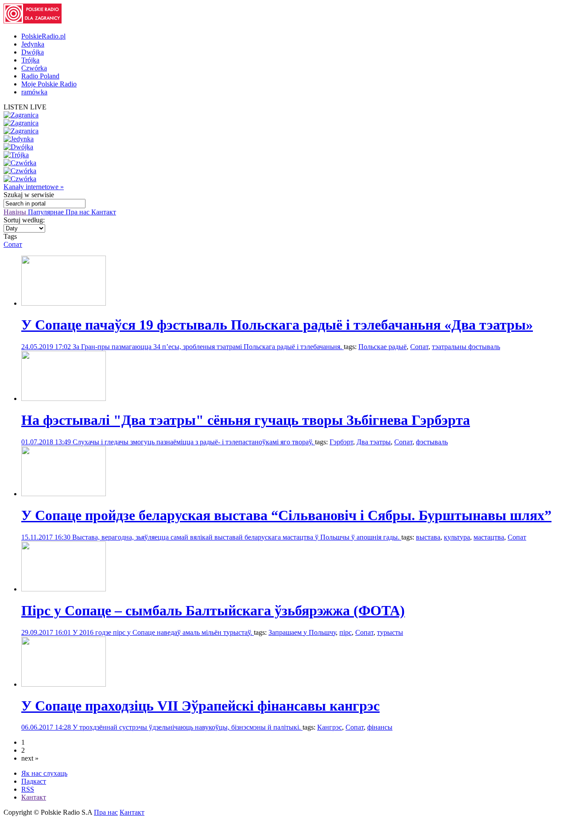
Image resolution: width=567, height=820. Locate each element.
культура (457, 537)
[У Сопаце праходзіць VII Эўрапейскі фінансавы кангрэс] (63, 684)
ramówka (34, 92)
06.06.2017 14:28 (47, 727)
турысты (390, 632)
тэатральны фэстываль (466, 346)
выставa (428, 537)
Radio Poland (40, 76)
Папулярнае (47, 212)
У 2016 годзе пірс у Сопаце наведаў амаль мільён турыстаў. (163, 632)
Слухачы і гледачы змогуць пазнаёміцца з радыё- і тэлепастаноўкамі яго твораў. (194, 442)
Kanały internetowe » (34, 186)
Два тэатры (374, 442)
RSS (27, 789)
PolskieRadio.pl (43, 36)
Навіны (16, 212)
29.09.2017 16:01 (47, 632)
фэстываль (432, 442)
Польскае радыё (382, 346)
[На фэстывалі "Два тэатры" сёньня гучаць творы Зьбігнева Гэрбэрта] (63, 398)
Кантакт (103, 212)
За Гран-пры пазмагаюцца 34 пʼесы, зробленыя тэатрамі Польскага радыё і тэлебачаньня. (208, 346)
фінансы (379, 727)
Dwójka (32, 52)
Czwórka (34, 68)
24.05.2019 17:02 (47, 346)
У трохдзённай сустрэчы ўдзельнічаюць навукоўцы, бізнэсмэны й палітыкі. (188, 727)
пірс (345, 632)
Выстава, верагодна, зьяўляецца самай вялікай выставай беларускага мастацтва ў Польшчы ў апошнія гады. (236, 537)
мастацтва (489, 537)
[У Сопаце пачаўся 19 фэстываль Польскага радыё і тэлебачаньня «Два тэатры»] (63, 303)
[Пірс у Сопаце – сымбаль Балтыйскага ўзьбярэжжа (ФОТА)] (63, 589)
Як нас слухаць (44, 773)
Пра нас (78, 212)
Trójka (30, 60)
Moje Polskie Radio (49, 84)
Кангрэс (329, 727)
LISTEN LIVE (25, 107)
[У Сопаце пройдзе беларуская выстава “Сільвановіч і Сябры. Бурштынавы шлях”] (63, 493)
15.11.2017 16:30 (46, 537)
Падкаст (33, 781)
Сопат (13, 244)
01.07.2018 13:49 (47, 442)
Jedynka (32, 44)
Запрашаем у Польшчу (302, 632)
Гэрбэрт (341, 442)
